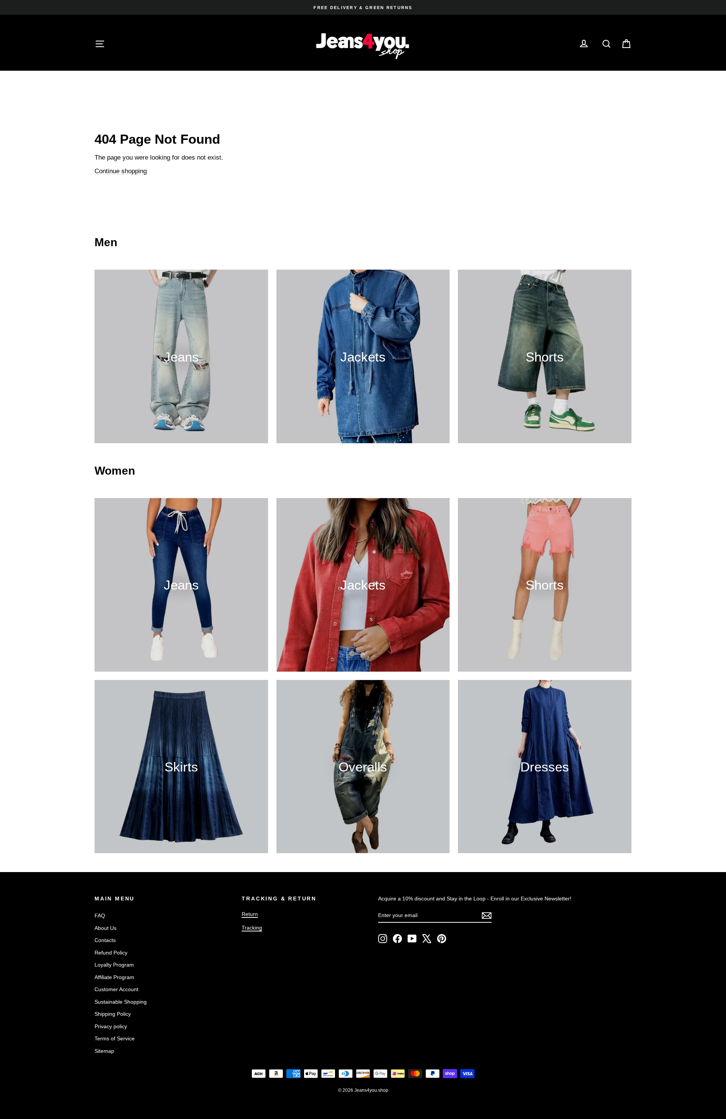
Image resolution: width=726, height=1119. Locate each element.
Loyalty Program (114, 965)
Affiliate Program (114, 977)
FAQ (100, 916)
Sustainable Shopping (121, 1002)
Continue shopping (121, 171)
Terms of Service (115, 1038)
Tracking (252, 928)
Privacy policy (111, 1026)
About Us (105, 928)
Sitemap (104, 1051)
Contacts (105, 940)
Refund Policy (111, 953)
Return (250, 914)
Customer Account (116, 989)
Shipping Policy (113, 1014)
